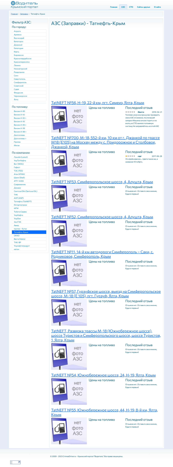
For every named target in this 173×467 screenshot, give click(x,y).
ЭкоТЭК (17, 222)
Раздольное (19, 72)
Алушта (17, 31)
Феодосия (18, 92)
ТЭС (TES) (18, 171)
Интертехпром (20, 205)
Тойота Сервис (20, 211)
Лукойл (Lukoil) (21, 157)
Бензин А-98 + (20, 131)
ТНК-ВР (17, 242)
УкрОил (17, 218)
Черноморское (20, 96)
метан (16, 249)
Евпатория (18, 48)
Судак (16, 89)
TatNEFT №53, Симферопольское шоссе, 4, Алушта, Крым (102, 181)
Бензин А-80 (19, 111)
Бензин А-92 (19, 114)
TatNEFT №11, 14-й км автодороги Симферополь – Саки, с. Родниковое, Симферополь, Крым (102, 254)
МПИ (16, 208)
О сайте (157, 7)
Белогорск (18, 41)
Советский (18, 86)
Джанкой (18, 45)
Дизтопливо (19, 135)
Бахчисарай (19, 38)
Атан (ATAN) (19, 174)
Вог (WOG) (19, 164)
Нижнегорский (20, 69)
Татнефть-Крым (21, 232)
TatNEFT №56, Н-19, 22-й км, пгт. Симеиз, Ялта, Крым (97, 102)
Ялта (16, 99)
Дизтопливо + (20, 138)
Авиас (16, 225)
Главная (113, 7)
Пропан (17, 142)
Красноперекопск (22, 62)
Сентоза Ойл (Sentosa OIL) (25, 191)
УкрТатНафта (20, 160)
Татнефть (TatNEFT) (23, 201)
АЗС (123, 7)
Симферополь (20, 82)
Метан (17, 145)
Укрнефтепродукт (22, 246)
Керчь (16, 51)
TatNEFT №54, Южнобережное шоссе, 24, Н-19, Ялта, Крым (103, 375)
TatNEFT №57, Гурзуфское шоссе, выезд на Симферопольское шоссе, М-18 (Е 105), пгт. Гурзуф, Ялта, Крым (106, 293)
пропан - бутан (20, 229)
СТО (131, 7)
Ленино (17, 65)
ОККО (16, 235)
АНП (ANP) (19, 198)
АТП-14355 (19, 181)
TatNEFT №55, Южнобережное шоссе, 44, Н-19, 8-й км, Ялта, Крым (104, 412)
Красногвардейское (22, 58)
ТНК (16, 194)
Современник (20, 184)
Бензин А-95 (19, 121)
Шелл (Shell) (19, 177)
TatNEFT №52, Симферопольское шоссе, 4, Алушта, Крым (102, 216)
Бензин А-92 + (20, 118)
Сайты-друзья (143, 7)
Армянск (18, 34)
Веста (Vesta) (19, 239)
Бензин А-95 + (20, 125)
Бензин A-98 (19, 128)
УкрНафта (18, 215)
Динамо (17, 188)
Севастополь (19, 79)
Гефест (17, 167)
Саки (16, 75)
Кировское (19, 55)
